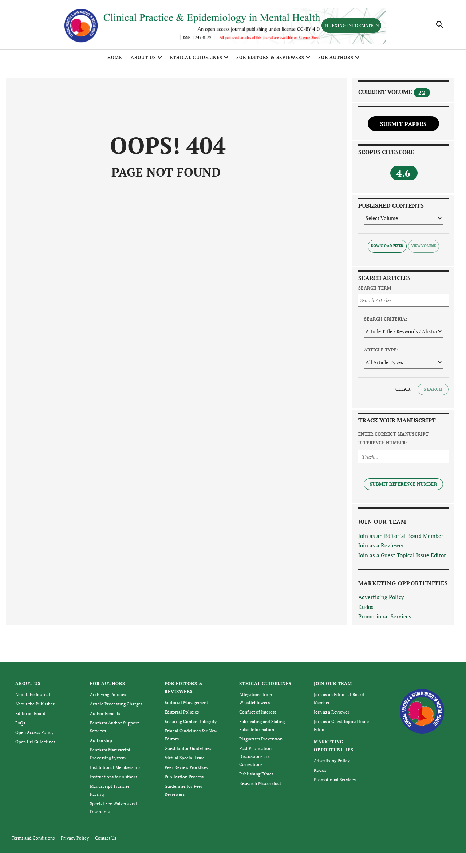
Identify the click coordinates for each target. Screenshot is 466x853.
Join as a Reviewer (381, 545)
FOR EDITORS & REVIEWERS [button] (270, 57)
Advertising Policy (381, 597)
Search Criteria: (385, 319)
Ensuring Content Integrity (191, 721)
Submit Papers (403, 123)
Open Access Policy (34, 732)
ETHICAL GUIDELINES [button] (196, 57)
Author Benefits (105, 713)
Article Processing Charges (116, 704)
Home (114, 57)
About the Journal (32, 694)
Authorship (101, 740)
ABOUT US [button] (143, 57)
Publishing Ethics (256, 774)
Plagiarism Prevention (261, 739)
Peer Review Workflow (186, 767)
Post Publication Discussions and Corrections (255, 756)
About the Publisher (35, 704)
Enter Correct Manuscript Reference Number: (393, 438)
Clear (402, 389)
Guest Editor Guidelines (188, 748)
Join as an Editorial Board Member (400, 535)
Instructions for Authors (113, 776)
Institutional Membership (115, 767)
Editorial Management (186, 702)
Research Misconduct (260, 783)
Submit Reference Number (403, 484)
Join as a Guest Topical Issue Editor (402, 555)
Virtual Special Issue (185, 757)
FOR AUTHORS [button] (336, 57)
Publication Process (184, 776)
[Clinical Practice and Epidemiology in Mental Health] (422, 710)
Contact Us (105, 838)
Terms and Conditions (33, 838)
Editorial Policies (182, 712)
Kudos (366, 606)
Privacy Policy (75, 838)
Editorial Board (30, 713)
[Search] (440, 25)
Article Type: (381, 350)
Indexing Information (351, 25)
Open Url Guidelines (35, 741)
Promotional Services (384, 616)
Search (433, 389)
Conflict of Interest (257, 712)
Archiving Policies (108, 694)
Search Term (374, 288)
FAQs (20, 723)
